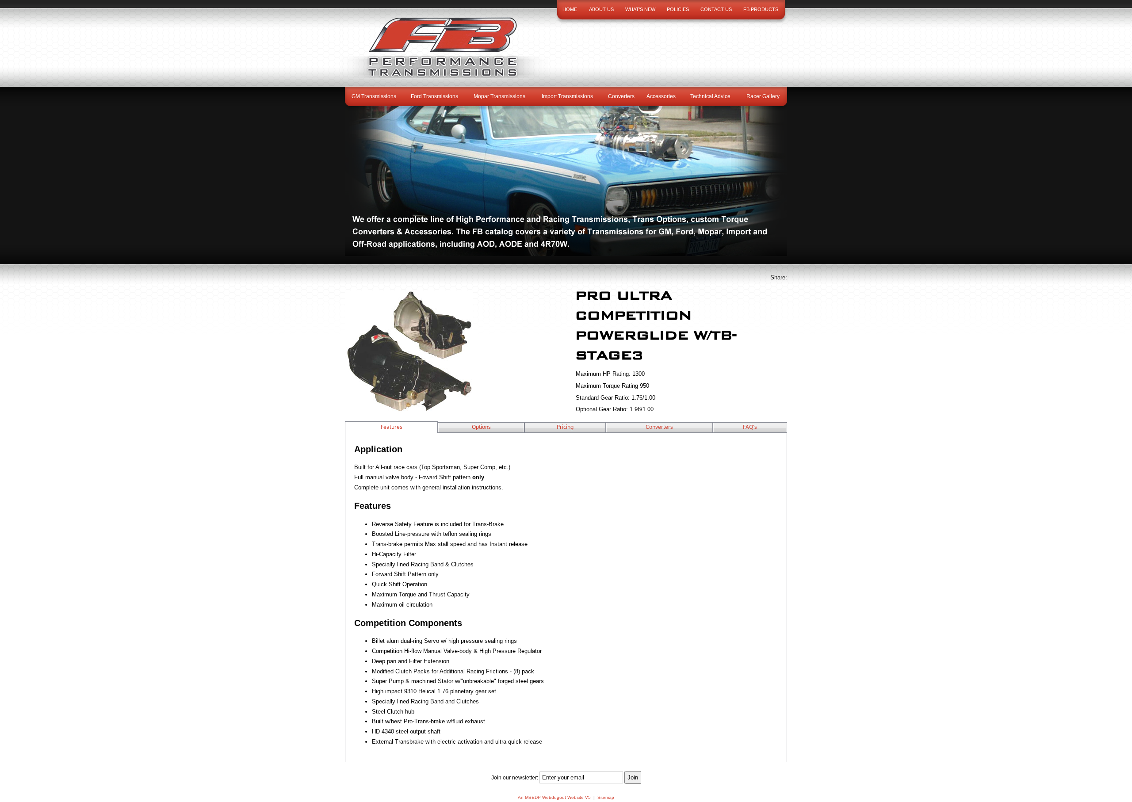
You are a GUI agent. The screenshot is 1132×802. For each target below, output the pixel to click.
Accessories (661, 96)
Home (569, 9)
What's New (640, 9)
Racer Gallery (763, 96)
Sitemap (605, 797)
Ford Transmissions (434, 96)
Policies (678, 9)
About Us (601, 9)
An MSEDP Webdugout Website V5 (554, 797)
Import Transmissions (567, 96)
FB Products (760, 9)
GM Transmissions (374, 96)
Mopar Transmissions (499, 96)
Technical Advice (710, 96)
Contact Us (716, 9)
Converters (621, 96)
